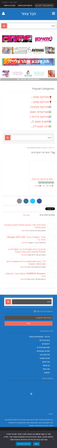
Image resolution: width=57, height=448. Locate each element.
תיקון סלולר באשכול (35, 425)
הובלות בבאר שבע (32, 420)
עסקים (44, 148)
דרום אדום (46, 344)
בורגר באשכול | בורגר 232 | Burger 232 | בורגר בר (26, 238)
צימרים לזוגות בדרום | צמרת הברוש (36, 179)
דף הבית (51, 148)
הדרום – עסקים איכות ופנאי (39, 337)
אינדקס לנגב (45, 354)
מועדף (36, 186)
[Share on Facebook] (39, 201)
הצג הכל (26, 215)
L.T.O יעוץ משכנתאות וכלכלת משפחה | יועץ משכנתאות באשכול (26, 262)
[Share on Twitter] (32, 201)
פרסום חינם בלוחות (25, 5)
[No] (53, 439)
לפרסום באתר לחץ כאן (44, 5)
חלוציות (47, 372)
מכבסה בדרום (17, 423)
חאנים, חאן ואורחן (43, 351)
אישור (36, 444)
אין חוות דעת (47, 186)
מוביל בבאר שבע (40, 423)
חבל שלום (46, 362)
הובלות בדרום (21, 420)
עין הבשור (46, 365)
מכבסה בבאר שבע (29, 423)
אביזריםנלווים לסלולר (46, 420)
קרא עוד (25, 230)
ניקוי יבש (45, 425)
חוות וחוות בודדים (43, 347)
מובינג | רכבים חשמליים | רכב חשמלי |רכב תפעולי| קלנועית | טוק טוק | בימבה (27, 250)
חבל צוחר (28, 13)
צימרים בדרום (45, 340)
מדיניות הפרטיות (23, 444)
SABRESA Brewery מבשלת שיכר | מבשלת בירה (25, 274)
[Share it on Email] (19, 201)
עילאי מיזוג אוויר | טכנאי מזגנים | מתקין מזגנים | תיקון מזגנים (25, 226)
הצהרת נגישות (9, 5)
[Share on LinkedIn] (26, 201)
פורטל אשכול (45, 358)
